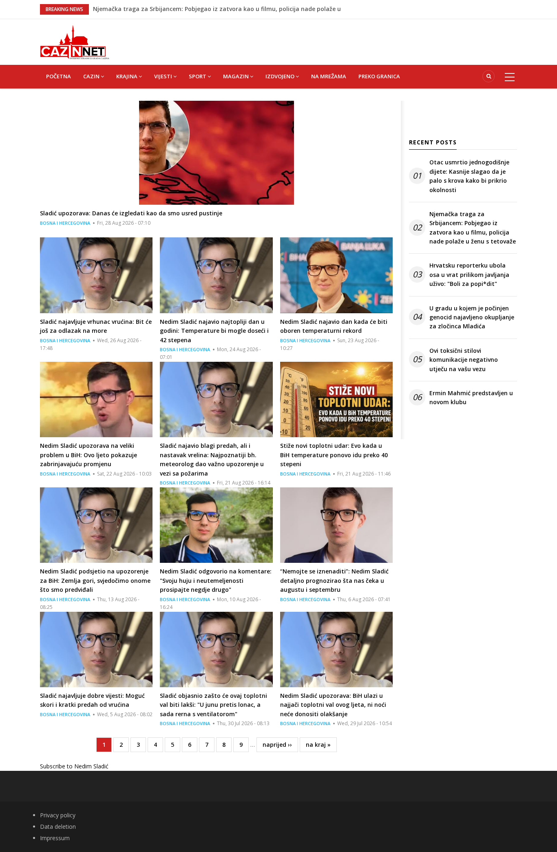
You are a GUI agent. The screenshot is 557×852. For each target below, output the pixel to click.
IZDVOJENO (280, 76)
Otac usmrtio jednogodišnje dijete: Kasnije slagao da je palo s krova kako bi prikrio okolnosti (469, 175)
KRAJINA (127, 76)
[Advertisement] (319, 37)
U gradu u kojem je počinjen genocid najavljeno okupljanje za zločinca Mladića (471, 317)
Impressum (55, 838)
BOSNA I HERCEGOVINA (65, 223)
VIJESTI (163, 76)
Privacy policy (57, 815)
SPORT (198, 76)
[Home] (74, 41)
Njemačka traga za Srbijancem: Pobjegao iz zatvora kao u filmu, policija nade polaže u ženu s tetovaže (472, 227)
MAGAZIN (236, 76)
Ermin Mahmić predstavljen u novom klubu (471, 397)
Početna (58, 76)
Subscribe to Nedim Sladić (74, 766)
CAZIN (92, 76)
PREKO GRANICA (379, 76)
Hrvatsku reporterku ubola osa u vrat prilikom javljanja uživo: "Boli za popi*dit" (469, 274)
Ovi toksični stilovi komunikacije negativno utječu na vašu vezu (463, 360)
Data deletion (58, 826)
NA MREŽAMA (328, 76)
